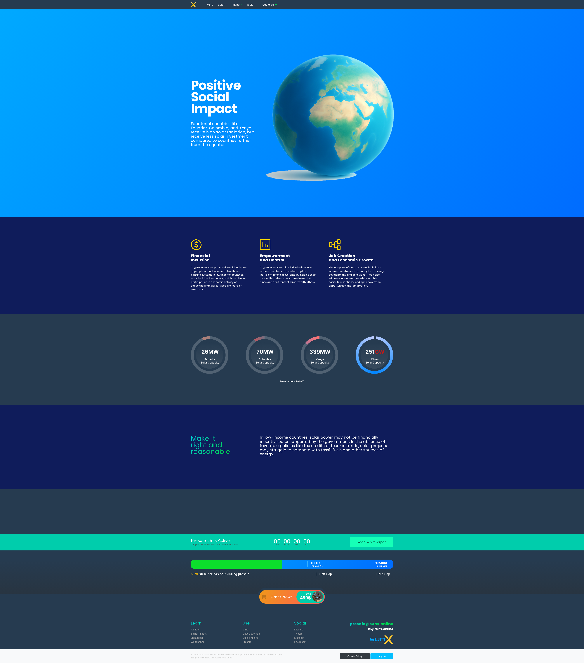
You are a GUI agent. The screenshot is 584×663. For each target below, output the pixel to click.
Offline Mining (251, 638)
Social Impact (198, 633)
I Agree (382, 656)
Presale (247, 642)
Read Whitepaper (371, 542)
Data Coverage (251, 633)
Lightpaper (197, 638)
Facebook (300, 642)
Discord (298, 629)
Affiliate (195, 629)
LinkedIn (299, 638)
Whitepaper (197, 642)
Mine (210, 4)
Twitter (298, 633)
